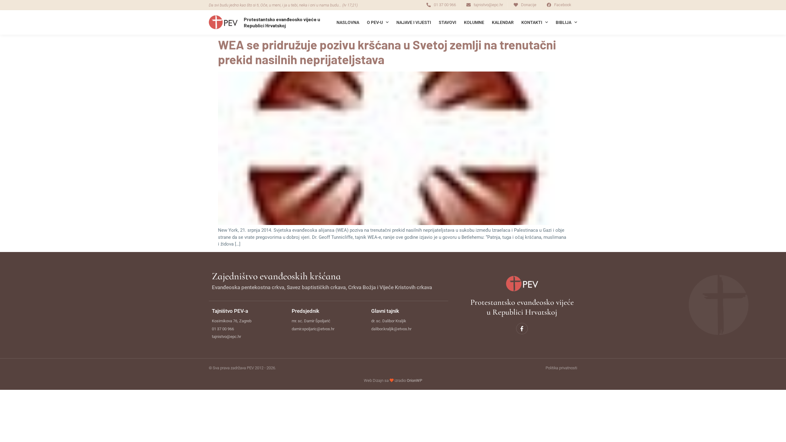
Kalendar (503, 22)
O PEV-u (375, 22)
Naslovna (348, 22)
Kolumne (474, 22)
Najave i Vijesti (413, 22)
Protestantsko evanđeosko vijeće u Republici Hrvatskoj (282, 22)
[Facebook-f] (521, 328)
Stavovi (447, 22)
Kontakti (531, 22)
